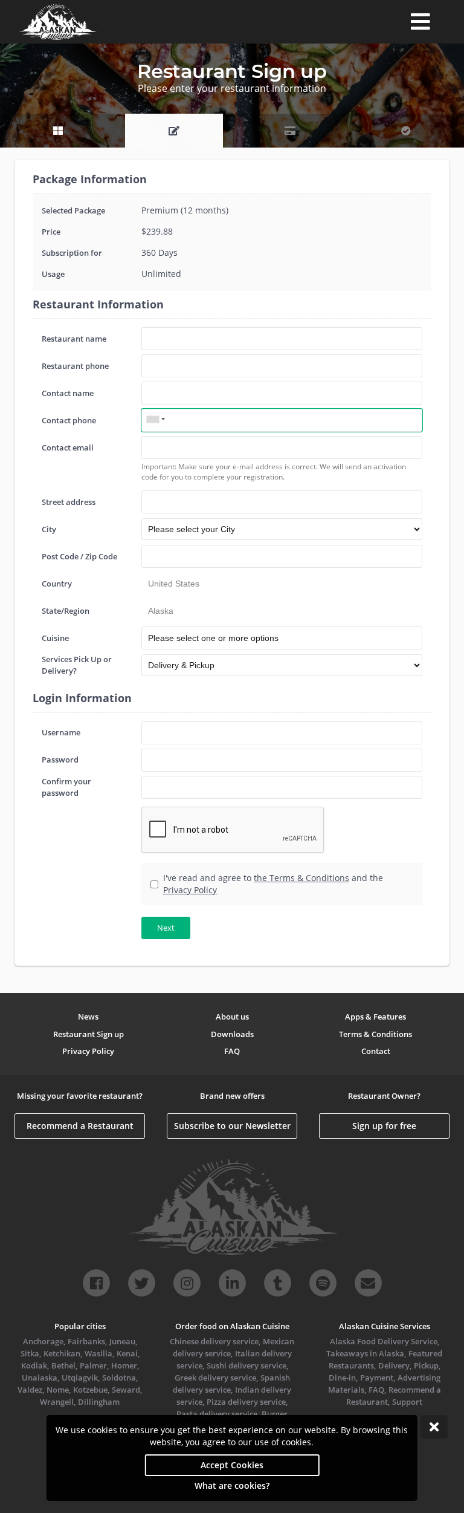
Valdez (30, 1389)
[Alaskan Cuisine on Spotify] (323, 1283)
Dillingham (99, 1401)
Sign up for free (384, 1125)
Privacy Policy (190, 890)
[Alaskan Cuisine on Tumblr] (277, 1283)
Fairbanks (86, 1341)
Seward (126, 1389)
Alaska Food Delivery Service (383, 1341)
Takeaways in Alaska (365, 1353)
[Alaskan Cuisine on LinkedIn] (232, 1283)
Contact (375, 1051)
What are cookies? (232, 1485)
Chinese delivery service (214, 1341)
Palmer (93, 1365)
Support (407, 1401)
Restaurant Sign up (88, 1034)
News (88, 1016)
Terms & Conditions (375, 1034)
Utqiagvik (80, 1377)
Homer (124, 1365)
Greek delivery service (215, 1377)
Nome (58, 1389)
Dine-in (342, 1377)
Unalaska (39, 1377)
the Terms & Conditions (301, 877)
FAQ (232, 1051)
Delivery (394, 1365)
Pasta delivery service (216, 1413)
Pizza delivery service (246, 1401)
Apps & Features (375, 1016)
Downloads (232, 1034)
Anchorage (43, 1341)
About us (232, 1016)
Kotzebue (90, 1389)
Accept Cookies (232, 1465)
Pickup (426, 1365)
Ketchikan (62, 1353)
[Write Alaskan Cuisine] (368, 1283)
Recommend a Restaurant (80, 1125)
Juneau (122, 1341)
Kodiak (34, 1365)
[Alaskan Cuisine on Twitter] (141, 1283)
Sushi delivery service (246, 1365)
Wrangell (57, 1401)
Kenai (127, 1353)
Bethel (63, 1365)
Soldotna (119, 1377)
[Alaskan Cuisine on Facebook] (96, 1283)
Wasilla (98, 1353)
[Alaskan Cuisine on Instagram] (187, 1283)
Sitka (30, 1353)
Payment (376, 1377)
